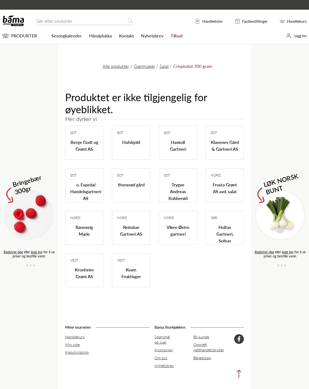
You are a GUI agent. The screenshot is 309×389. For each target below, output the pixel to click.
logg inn (36, 251)
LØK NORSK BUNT (281, 183)
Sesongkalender (66, 35)
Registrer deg (13, 251)
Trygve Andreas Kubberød (178, 191)
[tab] (23, 265)
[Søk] (130, 21)
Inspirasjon (163, 350)
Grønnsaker (144, 66)
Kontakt (126, 35)
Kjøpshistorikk (77, 352)
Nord (216, 175)
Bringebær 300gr (27, 184)
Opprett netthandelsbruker (208, 347)
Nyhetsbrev (152, 35)
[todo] (238, 375)
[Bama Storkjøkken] (13, 25)
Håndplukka (100, 35)
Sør (214, 217)
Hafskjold (131, 142)
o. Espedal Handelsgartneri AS (85, 191)
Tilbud (177, 35)
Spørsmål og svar (162, 339)
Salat (164, 66)
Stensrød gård (131, 185)
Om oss (160, 358)
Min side (72, 344)
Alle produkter (116, 66)
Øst (73, 132)
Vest (74, 260)
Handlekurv (75, 336)
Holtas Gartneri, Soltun (224, 234)
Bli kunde (201, 336)
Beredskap (202, 358)
